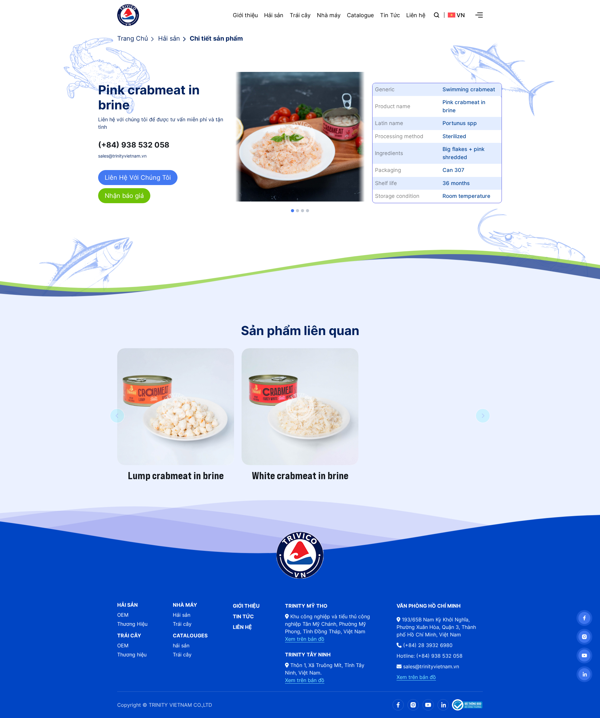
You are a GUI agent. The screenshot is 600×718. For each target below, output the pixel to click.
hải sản (181, 645)
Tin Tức (390, 15)
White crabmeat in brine (300, 476)
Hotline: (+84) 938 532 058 (429, 656)
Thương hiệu (132, 654)
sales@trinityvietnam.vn (122, 155)
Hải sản (273, 15)
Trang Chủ (132, 38)
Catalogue (360, 15)
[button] (292, 210)
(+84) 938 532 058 (133, 145)
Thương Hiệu (132, 624)
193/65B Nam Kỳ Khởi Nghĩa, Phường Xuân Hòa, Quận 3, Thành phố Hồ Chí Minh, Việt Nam (436, 627)
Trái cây (300, 15)
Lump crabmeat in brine (176, 476)
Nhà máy (329, 15)
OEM (122, 615)
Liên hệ (415, 15)
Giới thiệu (245, 15)
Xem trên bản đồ (304, 639)
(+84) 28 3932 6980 (427, 645)
